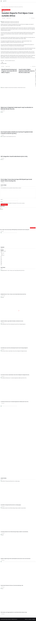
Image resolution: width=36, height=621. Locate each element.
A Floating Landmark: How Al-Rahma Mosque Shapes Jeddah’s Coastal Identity (14, 531)
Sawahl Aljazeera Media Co (7, 619)
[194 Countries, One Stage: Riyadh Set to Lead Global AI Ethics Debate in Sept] (18, 600)
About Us (26, 619)
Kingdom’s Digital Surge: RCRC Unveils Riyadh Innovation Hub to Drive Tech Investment (15, 558)
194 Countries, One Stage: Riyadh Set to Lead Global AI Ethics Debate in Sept (14, 612)
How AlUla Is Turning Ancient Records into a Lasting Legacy (11, 504)
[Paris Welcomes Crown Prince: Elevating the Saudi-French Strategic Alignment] (18, 335)
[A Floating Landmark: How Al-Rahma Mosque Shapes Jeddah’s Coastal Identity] (18, 519)
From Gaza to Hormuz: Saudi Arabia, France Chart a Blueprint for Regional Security (15, 374)
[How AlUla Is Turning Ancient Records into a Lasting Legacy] (18, 492)
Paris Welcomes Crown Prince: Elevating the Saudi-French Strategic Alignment (14, 347)
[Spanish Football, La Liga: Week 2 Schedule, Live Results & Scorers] (18, 308)
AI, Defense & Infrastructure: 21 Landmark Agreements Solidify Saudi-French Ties (14, 401)
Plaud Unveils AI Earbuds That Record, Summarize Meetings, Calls (12, 585)
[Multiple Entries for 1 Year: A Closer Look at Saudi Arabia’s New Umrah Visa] (18, 281)
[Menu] (1, 1)
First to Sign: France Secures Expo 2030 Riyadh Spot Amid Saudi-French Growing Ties (14, 229)
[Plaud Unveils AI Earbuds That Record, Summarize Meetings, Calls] (18, 573)
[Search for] (34, 1)
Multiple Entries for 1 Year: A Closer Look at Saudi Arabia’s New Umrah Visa (13, 294)
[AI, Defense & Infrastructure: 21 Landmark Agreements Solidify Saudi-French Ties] (18, 389)
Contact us (30, 619)
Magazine (33, 619)
